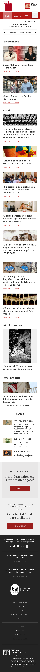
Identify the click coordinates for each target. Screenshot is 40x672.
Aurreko (17, 15)
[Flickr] (22, 546)
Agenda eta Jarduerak (20, 614)
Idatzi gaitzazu (19, 576)
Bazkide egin (19, 561)
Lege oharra (20, 626)
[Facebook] (10, 546)
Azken (8, 16)
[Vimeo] (27, 546)
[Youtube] (18, 546)
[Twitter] (14, 546)
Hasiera (13, 32)
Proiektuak (20, 606)
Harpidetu (27, 15)
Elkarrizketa (25, 32)
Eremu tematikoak (20, 602)
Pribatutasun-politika (20, 630)
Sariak (20, 618)
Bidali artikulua (20, 526)
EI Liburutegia (20, 610)
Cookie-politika (20, 634)
